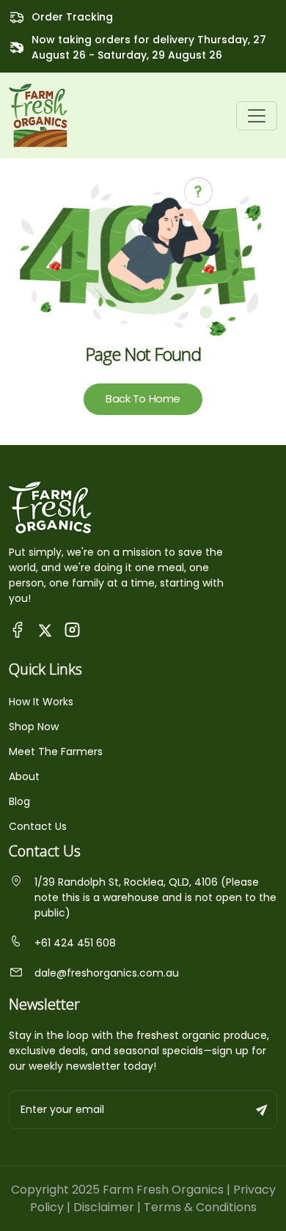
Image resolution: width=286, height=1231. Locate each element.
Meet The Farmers (56, 751)
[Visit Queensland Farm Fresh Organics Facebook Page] (18, 629)
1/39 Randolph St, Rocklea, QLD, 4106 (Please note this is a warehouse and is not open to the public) (155, 897)
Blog (19, 801)
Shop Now (34, 726)
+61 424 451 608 (75, 943)
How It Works (41, 701)
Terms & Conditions (200, 1207)
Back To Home (143, 398)
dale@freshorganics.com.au (106, 973)
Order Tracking (72, 17)
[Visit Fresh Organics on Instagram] (72, 629)
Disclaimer (103, 1207)
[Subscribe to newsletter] (262, 1109)
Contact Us (38, 826)
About (24, 776)
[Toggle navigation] (256, 116)
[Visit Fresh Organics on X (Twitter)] (45, 629)
